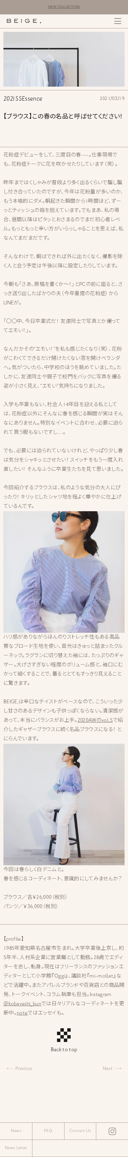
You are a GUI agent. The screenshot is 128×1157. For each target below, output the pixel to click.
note (22, 1013)
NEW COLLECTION (64, 7)
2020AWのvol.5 (95, 720)
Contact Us (80, 1131)
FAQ (48, 1131)
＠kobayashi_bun (22, 1004)
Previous (23, 1069)
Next (108, 1069)
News (16, 1131)
